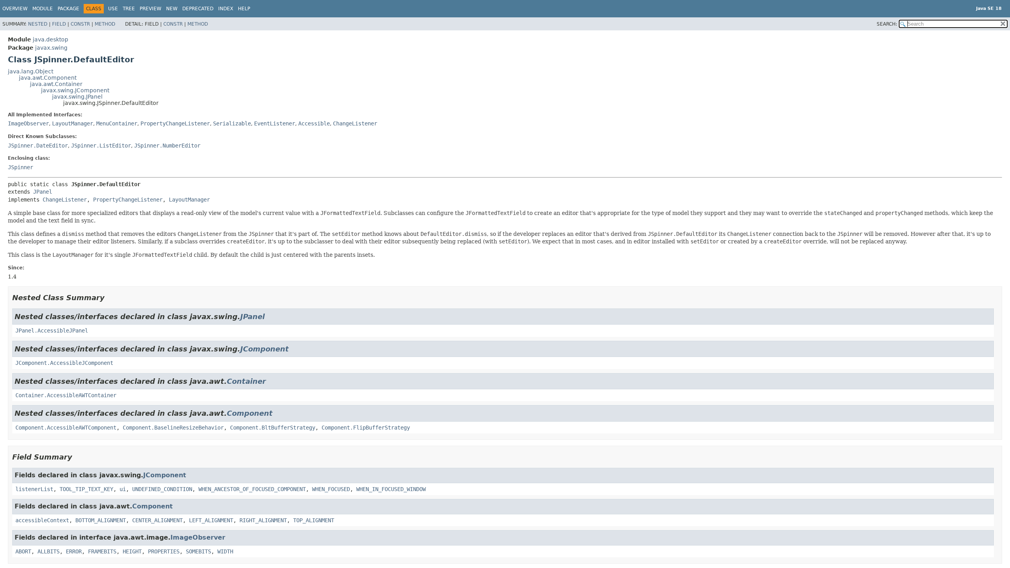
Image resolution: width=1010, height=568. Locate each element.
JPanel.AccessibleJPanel (51, 330)
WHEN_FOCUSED (331, 489)
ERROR (74, 551)
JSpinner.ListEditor (101, 145)
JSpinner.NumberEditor (167, 145)
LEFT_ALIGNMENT (211, 520)
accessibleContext (42, 520)
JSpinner (20, 167)
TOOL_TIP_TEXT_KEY (86, 489)
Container (246, 381)
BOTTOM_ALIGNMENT (100, 520)
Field (59, 24)
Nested (37, 24)
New (172, 8)
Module (42, 8)
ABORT (23, 551)
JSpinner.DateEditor (38, 145)
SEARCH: (887, 24)
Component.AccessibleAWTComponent (65, 427)
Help (244, 8)
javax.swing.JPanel (77, 96)
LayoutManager (72, 123)
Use (113, 8)
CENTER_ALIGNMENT (157, 520)
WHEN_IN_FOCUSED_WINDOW (391, 489)
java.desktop (50, 39)
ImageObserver (28, 123)
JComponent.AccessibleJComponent (64, 363)
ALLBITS (48, 551)
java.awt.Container (56, 84)
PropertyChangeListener (175, 123)
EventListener (274, 123)
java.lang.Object (30, 71)
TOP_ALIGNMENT (313, 520)
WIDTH (225, 551)
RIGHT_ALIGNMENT (263, 520)
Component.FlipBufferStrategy (366, 427)
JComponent (264, 349)
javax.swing (51, 48)
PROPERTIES (164, 551)
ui (123, 489)
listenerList (34, 489)
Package (68, 8)
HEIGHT (132, 551)
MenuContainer (116, 123)
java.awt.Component (48, 78)
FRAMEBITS (102, 551)
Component (250, 413)
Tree (129, 8)
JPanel (42, 192)
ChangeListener (355, 123)
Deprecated (197, 8)
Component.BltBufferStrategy (272, 427)
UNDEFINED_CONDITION (162, 489)
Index (225, 8)
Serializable (232, 123)
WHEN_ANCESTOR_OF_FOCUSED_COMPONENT (252, 489)
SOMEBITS (198, 551)
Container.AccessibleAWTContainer (65, 395)
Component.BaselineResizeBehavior (173, 427)
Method (105, 24)
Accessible (314, 123)
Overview (15, 8)
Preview (150, 8)
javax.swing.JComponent (75, 90)
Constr (80, 24)
